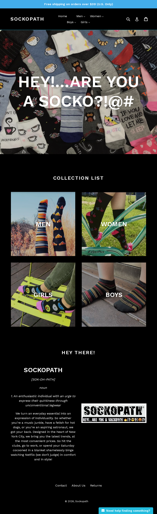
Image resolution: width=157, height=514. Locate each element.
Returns (96, 485)
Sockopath (27, 19)
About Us (78, 485)
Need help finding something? (127, 510)
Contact (61, 485)
